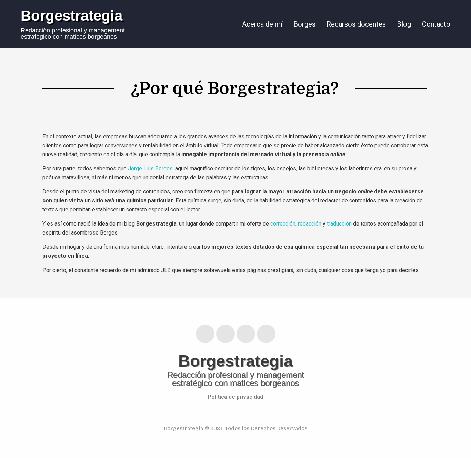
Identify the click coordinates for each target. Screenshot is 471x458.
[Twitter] (266, 334)
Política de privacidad (235, 397)
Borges (304, 24)
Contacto (436, 24)
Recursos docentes (356, 24)
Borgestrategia (71, 16)
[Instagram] (225, 334)
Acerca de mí (262, 24)
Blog (404, 24)
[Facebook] (246, 334)
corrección (282, 223)
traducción (339, 223)
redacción (310, 223)
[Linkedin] (205, 334)
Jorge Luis (141, 168)
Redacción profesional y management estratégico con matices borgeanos (73, 33)
